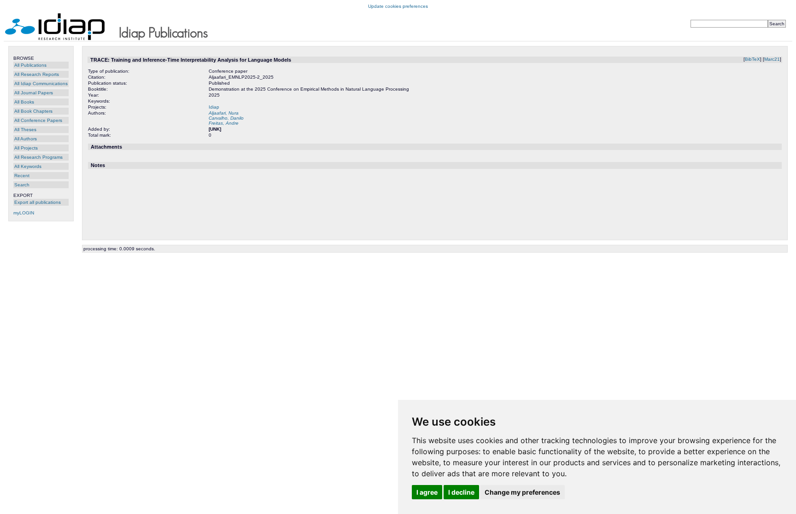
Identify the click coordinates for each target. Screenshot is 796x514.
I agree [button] (427, 492)
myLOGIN (23, 212)
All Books (24, 101)
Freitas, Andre (224, 123)
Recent (21, 175)
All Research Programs (38, 157)
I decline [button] (461, 492)
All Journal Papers (33, 92)
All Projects (26, 147)
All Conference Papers (38, 120)
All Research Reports (36, 74)
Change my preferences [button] (522, 492)
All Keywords (27, 166)
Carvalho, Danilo (226, 118)
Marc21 (772, 59)
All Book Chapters (33, 111)
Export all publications (37, 202)
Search (21, 184)
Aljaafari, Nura (224, 113)
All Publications (30, 65)
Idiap (214, 107)
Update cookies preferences (398, 6)
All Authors (25, 138)
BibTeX (752, 59)
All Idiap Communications (41, 83)
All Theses (25, 129)
